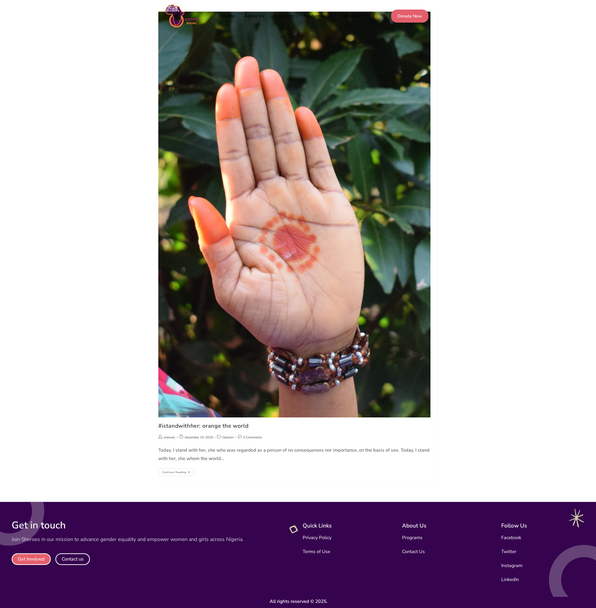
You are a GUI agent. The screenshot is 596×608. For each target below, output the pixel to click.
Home (228, 16)
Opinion (228, 437)
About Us (254, 16)
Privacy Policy (317, 537)
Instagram (511, 565)
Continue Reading (178, 471)
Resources (314, 16)
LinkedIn (510, 579)
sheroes (169, 437)
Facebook (511, 537)
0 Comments (252, 437)
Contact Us (351, 16)
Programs (284, 16)
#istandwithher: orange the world (203, 426)
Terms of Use (316, 551)
